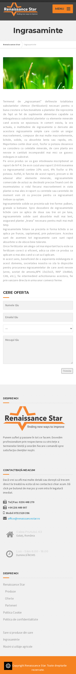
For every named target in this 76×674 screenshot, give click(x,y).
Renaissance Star (14, 584)
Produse (10, 591)
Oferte (9, 598)
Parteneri (11, 605)
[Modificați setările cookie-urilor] (8, 666)
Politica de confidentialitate (20, 619)
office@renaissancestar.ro (24, 518)
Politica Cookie (12, 612)
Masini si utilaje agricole (17, 646)
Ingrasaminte (11, 639)
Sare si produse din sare (18, 632)
